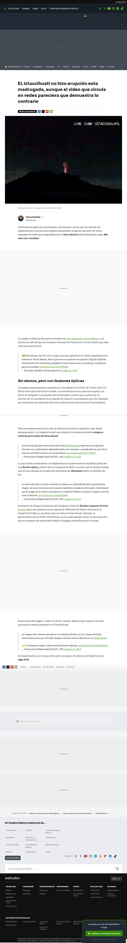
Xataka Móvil (11, 893)
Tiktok (122, 8)
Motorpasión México (78, 922)
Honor (85, 66)
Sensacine (44, 890)
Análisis (29, 830)
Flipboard (47, 111)
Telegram (95, 856)
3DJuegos (26, 890)
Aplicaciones (51, 837)
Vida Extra (27, 893)
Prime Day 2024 (12, 844)
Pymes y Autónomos (111, 894)
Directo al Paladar (63, 890)
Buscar (117, 868)
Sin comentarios (28, 111)
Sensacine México (44, 922)
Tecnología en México (31, 845)
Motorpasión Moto (78, 894)
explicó (22, 509)
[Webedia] (121, 1)
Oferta (27, 66)
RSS (100, 856)
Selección (13, 8)
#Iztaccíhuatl (73, 445)
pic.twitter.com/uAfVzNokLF (81, 452)
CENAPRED (49, 667)
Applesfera (10, 897)
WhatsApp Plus (101, 813)
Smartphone (38, 66)
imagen (61, 667)
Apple (102, 66)
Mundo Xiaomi (11, 906)
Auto (43, 8)
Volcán (72, 667)
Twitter (104, 8)
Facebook (100, 8)
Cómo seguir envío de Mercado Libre (77, 813)
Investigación (35, 667)
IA (58, 66)
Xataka (8, 890)
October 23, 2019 (68, 370)
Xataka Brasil (11, 925)
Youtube (109, 8)
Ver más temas (12, 858)
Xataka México (11, 921)
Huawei (66, 66)
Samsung (76, 66)
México (8, 851)
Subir (114, 878)
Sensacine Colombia (44, 928)
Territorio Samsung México (63, 8)
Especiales (10, 837)
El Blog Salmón (113, 890)
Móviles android (52, 844)
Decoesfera (94, 893)
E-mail (51, 111)
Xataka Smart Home (11, 901)
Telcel (48, 851)
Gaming (26, 8)
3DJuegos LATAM (29, 921)
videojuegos (31, 851)
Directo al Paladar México (63, 922)
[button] (34, 216)
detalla (64, 516)
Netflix (94, 66)
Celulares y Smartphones (31, 838)
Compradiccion (96, 897)
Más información (82, 940)
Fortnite (111, 66)
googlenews (117, 8)
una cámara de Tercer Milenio (82, 338)
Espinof (42, 893)
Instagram (113, 8)
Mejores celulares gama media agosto (44, 813)
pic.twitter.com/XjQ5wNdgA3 (93, 645)
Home (35, 8)
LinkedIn (110, 856)
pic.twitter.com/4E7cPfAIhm (54, 366)
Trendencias (95, 890)
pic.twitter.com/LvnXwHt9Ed (53, 495)
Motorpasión (78, 890)
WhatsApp (50, 66)
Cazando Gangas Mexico (53, 831)
